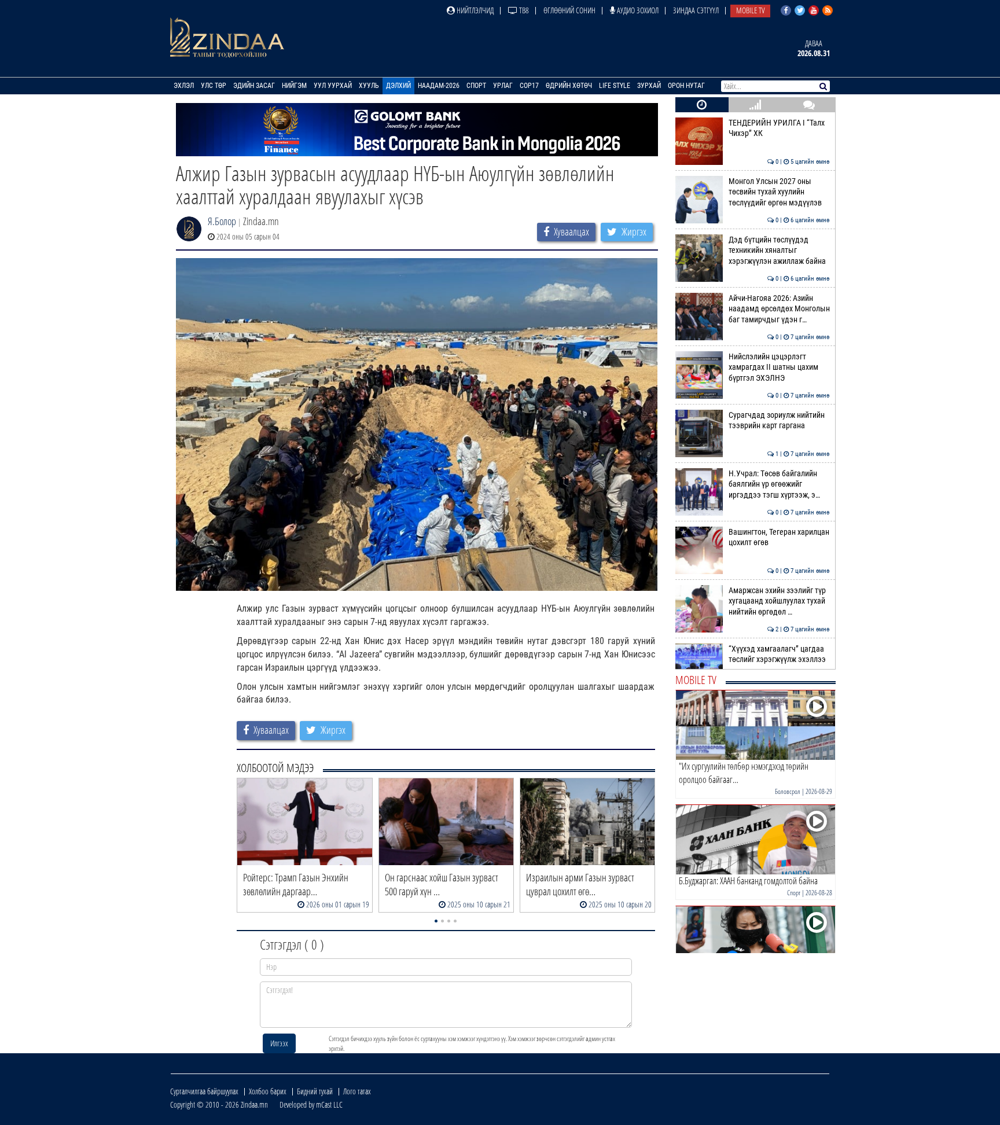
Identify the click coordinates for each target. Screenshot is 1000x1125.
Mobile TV (750, 10)
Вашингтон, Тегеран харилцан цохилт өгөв (779, 537)
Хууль (369, 86)
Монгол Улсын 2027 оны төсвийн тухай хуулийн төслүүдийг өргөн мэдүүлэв (779, 192)
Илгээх (279, 1043)
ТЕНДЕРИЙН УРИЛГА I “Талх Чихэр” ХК (779, 128)
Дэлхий (398, 86)
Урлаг (503, 86)
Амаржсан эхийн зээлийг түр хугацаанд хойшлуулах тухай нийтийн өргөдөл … (779, 601)
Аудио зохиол (637, 10)
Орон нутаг (686, 86)
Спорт (476, 86)
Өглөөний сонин (569, 10)
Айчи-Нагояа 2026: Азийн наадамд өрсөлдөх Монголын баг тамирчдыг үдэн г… (779, 309)
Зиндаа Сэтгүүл (696, 10)
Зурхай (649, 86)
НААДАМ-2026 (438, 86)
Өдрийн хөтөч (569, 86)
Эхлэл (184, 86)
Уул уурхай (333, 86)
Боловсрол (787, 791)
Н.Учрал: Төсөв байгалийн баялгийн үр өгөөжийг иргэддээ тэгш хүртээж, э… (779, 484)
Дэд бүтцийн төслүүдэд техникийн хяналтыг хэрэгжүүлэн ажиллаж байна (779, 250)
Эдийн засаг (254, 86)
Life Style (614, 86)
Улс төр (213, 86)
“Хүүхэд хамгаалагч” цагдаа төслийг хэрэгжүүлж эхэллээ (779, 654)
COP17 (529, 86)
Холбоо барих (267, 1091)
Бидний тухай (315, 1091)
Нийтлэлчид (474, 10)
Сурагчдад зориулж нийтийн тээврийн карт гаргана (779, 420)
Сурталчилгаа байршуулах (204, 1091)
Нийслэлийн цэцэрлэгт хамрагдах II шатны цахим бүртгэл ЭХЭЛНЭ (779, 367)
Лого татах (357, 1091)
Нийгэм (294, 86)
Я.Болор (222, 221)
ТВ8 (523, 10)
